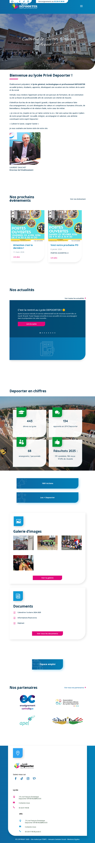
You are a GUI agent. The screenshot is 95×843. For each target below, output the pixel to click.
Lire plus (16, 257)
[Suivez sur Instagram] (28, 778)
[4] (23, 570)
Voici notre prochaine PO (64, 245)
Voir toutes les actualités (74, 298)
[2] (47, 549)
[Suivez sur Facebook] (15, 778)
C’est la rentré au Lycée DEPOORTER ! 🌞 (41, 310)
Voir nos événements (78, 199)
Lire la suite (31, 324)
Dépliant (21, 623)
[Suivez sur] (34, 778)
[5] (71, 549)
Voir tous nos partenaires (74, 687)
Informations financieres (27, 618)
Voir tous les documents (47, 633)
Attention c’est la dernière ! (23, 246)
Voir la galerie (47, 578)
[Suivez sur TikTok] (21, 778)
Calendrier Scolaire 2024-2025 (29, 612)
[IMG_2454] (23, 549)
